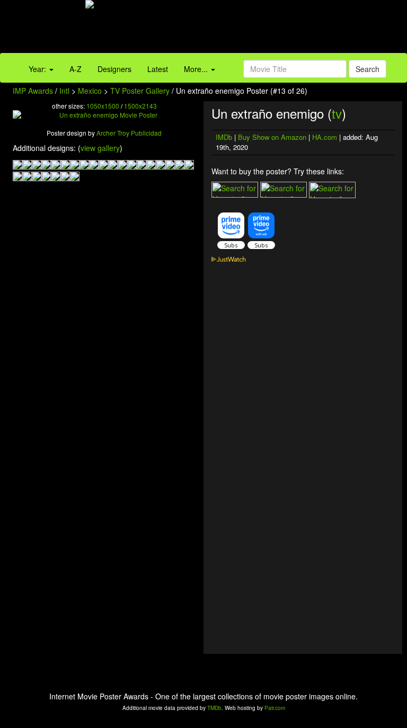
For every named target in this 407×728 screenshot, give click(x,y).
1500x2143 (140, 105)
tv (337, 113)
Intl (64, 90)
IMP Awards (33, 90)
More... (197, 69)
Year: (38, 69)
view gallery (100, 148)
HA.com (324, 137)
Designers (114, 69)
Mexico (90, 90)
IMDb (224, 137)
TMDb (214, 708)
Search (367, 69)
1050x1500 (102, 105)
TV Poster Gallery (140, 90)
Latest (157, 69)
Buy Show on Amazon (272, 137)
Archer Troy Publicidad (129, 132)
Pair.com (274, 708)
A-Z (75, 69)
